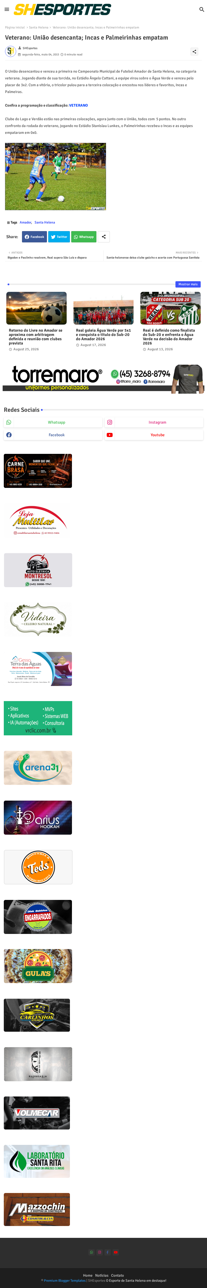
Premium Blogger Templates (65, 1280)
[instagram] (99, 1252)
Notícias (102, 1275)
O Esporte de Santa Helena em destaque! (136, 1280)
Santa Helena (38, 27)
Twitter (62, 237)
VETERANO (78, 105)
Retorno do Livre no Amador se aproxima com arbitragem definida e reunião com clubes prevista (35, 336)
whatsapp (56, 422)
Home (88, 1275)
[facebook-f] (108, 1252)
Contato (117, 1275)
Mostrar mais (188, 284)
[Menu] (7, 9)
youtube (158, 434)
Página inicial (15, 27)
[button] (202, 10)
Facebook (37, 237)
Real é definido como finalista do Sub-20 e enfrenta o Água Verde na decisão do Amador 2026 (169, 336)
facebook (57, 434)
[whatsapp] (91, 1252)
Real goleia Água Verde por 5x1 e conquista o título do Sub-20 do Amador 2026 (103, 334)
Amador (25, 222)
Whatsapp (86, 237)
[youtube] (116, 1252)
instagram (157, 422)
